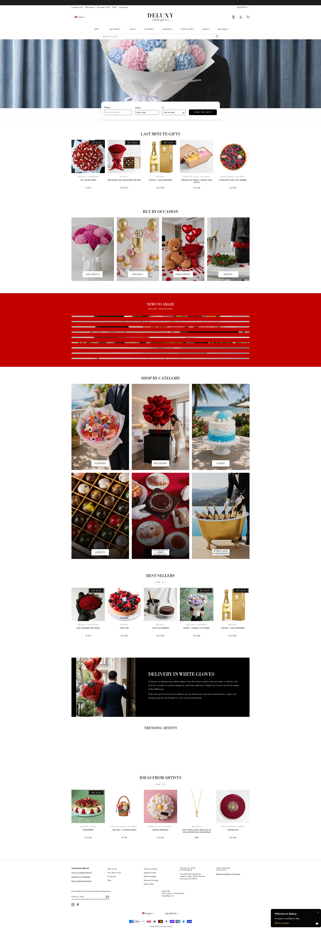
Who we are (89, 7)
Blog (109, 880)
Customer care (77, 7)
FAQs (114, 7)
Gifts (132, 29)
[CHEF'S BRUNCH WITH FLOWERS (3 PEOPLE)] (160, 342)
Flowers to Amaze (150, 869)
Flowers (148, 29)
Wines (205, 29)
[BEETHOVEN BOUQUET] (160, 316)
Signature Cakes (150, 872)
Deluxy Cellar (149, 884)
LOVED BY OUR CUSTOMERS (187, 869)
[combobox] (160, 36)
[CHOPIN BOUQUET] (160, 326)
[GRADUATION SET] (160, 332)
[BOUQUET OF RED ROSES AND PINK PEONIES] (160, 348)
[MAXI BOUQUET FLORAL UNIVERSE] (160, 353)
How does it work (103, 7)
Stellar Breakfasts (150, 876)
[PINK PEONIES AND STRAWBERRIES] (160, 337)
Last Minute (114, 29)
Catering (166, 29)
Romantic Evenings (151, 880)
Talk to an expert (282, 922)
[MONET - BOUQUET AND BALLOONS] (160, 321)
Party (97, 29)
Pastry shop (187, 29)
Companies (123, 7)
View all (160, 582)
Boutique (222, 29)
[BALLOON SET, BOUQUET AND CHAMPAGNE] (160, 358)
